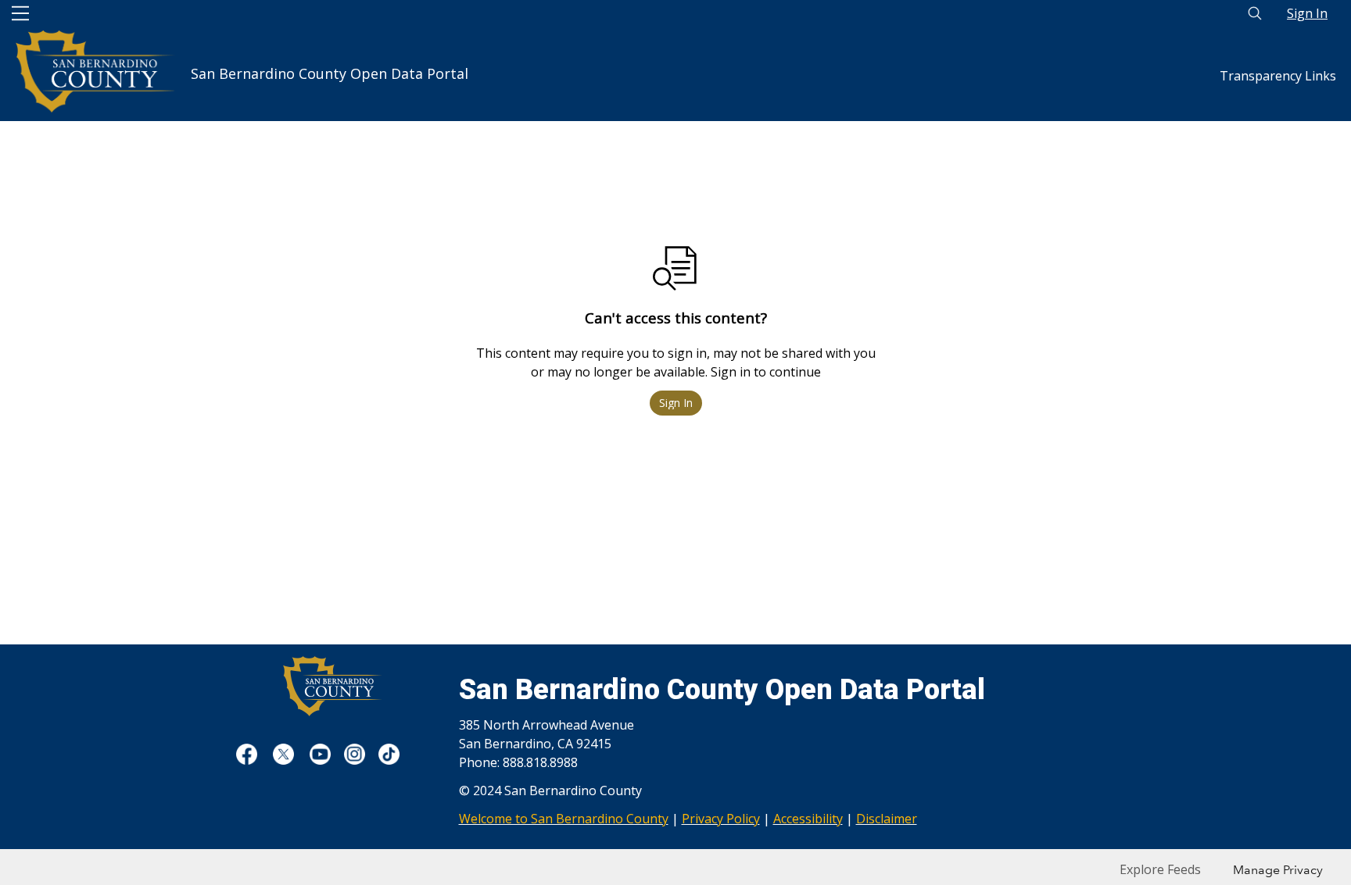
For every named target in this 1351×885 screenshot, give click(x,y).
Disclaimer (886, 818)
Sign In (1307, 13)
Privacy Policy (721, 818)
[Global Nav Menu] (20, 13)
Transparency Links (1278, 75)
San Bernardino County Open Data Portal (329, 67)
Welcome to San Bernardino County (563, 818)
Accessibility (808, 818)
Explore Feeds (1160, 869)
